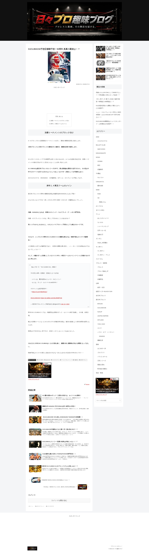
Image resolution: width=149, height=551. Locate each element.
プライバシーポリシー (116, 546)
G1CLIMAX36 (33, 359)
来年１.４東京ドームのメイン (58, 123)
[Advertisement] (59, 99)
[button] (120, 400)
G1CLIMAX (40, 359)
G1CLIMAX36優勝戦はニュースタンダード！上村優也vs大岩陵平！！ (108, 123)
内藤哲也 (76, 359)
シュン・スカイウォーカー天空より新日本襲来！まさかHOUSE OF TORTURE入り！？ (108, 114)
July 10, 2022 (65, 304)
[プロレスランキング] (39, 370)
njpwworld (48, 359)
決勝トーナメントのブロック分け (59, 120)
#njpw (42, 298)
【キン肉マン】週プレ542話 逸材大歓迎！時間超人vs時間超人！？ (108, 100)
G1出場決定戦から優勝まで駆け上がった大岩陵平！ (108, 107)
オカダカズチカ (55, 359)
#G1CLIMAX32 (35, 298)
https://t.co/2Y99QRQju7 (39, 292)
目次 (56, 116)
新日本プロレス (83, 359)
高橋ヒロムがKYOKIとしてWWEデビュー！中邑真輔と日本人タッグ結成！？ (108, 94)
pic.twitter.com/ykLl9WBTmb (53, 298)
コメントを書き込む (59, 500)
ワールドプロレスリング (66, 359)
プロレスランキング (33, 379)
